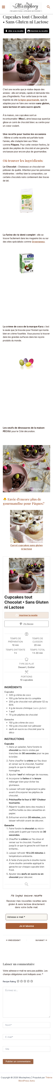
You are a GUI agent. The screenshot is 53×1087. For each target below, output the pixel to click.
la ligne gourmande (28, 100)
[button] (48, 7)
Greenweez (38, 241)
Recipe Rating (9, 981)
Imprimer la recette (39, 31)
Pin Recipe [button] (28, 624)
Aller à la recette (16, 31)
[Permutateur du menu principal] (3, 7)
